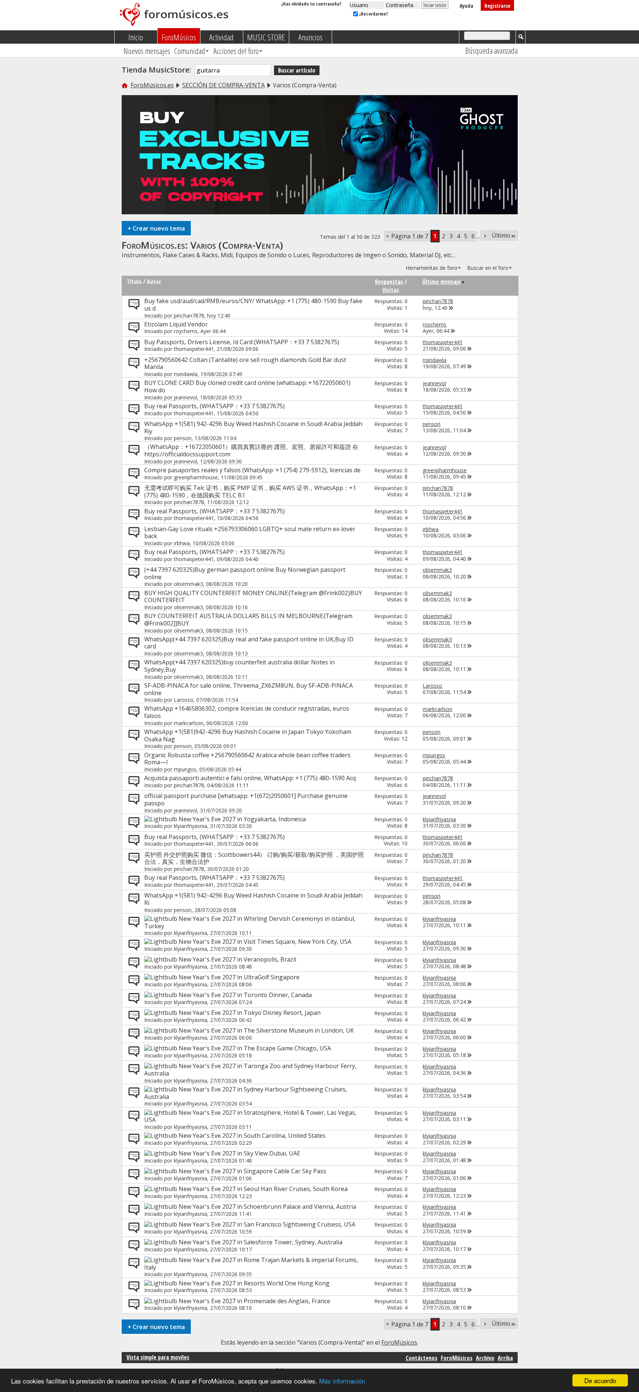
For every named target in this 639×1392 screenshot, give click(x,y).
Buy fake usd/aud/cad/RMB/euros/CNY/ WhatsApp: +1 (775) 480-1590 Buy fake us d (253, 304)
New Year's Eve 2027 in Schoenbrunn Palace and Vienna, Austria (267, 1207)
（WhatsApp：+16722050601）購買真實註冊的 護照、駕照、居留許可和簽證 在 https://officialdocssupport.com (251, 450)
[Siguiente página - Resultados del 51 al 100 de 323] (485, 235)
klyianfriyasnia (190, 825)
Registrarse (497, 5)
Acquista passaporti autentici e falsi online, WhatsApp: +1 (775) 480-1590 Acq (250, 778)
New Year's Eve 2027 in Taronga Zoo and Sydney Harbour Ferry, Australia (250, 1069)
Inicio (135, 37)
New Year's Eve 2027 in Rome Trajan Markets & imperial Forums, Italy (251, 1263)
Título (134, 282)
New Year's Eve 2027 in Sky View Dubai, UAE (239, 1153)
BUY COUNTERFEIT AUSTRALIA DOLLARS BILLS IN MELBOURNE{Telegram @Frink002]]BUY (248, 619)
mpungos (185, 769)
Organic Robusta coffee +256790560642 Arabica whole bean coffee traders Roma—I (247, 759)
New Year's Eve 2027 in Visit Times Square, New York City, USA (265, 941)
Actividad (221, 37)
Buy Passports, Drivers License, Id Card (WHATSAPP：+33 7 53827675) (241, 342)
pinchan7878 (189, 315)
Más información (342, 1380)
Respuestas (389, 282)
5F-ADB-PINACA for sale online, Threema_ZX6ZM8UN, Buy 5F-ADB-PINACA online (248, 689)
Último (501, 235)
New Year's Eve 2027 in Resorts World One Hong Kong (254, 1283)
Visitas (390, 290)
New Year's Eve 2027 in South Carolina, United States (252, 1135)
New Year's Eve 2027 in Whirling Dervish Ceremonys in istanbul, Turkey (249, 922)
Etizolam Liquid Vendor (176, 324)
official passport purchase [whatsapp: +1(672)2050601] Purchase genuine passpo (246, 799)
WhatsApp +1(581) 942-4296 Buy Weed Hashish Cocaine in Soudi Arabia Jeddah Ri (253, 899)
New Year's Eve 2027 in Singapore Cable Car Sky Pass (252, 1171)
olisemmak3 (188, 583)
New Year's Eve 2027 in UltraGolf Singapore (239, 977)
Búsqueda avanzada (491, 50)
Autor (154, 282)
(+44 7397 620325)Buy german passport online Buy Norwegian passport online (244, 573)
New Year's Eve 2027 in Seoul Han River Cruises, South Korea (263, 1189)
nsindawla (185, 374)
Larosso (183, 699)
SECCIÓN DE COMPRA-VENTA (223, 85)
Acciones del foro (236, 50)
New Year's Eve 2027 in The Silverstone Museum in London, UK (266, 1030)
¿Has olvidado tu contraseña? (311, 3)
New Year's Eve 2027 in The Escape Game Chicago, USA (255, 1048)
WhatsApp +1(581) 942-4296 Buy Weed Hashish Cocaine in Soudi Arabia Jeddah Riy (253, 427)
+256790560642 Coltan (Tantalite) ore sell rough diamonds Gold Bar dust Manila (245, 363)
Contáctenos (421, 1358)
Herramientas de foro (431, 267)
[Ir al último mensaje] (451, 307)
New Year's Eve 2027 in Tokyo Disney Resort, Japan (250, 1013)
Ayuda (466, 5)
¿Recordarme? (373, 13)
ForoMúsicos (179, 37)
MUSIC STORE (266, 37)
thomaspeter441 (194, 348)
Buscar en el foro (487, 267)
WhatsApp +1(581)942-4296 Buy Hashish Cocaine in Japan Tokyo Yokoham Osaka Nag (247, 735)
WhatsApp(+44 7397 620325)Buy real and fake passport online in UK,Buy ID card (249, 643)
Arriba (505, 1358)
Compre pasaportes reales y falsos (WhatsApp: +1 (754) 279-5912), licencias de (252, 470)
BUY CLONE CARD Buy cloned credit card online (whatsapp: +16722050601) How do (247, 386)
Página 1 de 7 (409, 236)
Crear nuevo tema (156, 228)
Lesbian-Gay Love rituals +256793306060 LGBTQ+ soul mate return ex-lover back (249, 532)
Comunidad (189, 50)
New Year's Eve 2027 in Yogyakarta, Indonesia (242, 819)
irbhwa (182, 543)
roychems (185, 331)
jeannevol (185, 397)
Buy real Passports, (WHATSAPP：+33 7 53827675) (214, 406)
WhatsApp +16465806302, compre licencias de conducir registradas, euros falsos (246, 712)
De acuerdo (600, 1380)
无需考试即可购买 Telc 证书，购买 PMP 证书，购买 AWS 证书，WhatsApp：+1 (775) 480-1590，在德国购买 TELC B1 (250, 491)
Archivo (485, 1358)
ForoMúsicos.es (152, 85)
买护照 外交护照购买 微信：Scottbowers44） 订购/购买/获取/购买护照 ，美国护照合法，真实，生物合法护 (254, 858)
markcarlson (188, 723)
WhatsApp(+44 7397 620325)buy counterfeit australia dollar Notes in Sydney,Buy (239, 666)
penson (183, 438)
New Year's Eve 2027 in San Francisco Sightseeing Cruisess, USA (267, 1224)
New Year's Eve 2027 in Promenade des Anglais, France (254, 1301)
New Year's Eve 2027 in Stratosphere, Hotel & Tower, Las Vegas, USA (250, 1116)
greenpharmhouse (196, 477)
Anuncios (310, 37)
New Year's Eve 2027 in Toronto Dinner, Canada (245, 995)
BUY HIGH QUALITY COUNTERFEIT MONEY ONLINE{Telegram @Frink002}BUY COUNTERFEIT (253, 596)
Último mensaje (441, 282)
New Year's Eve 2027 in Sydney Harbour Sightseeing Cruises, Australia (245, 1093)
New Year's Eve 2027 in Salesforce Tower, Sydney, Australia (260, 1242)
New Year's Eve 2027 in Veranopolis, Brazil (237, 959)
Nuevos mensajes (147, 50)
